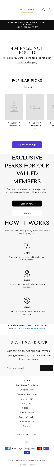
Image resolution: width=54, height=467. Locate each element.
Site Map (27, 426)
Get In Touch (27, 398)
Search (27, 380)
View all (27, 87)
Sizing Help (27, 403)
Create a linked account (32, 328)
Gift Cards (27, 408)
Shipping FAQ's (27, 389)
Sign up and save (26, 434)
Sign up (27, 212)
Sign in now (27, 203)
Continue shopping (27, 62)
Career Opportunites (27, 394)
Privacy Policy (27, 412)
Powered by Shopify (27, 465)
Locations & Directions (27, 385)
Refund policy (27, 421)
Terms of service (27, 417)
